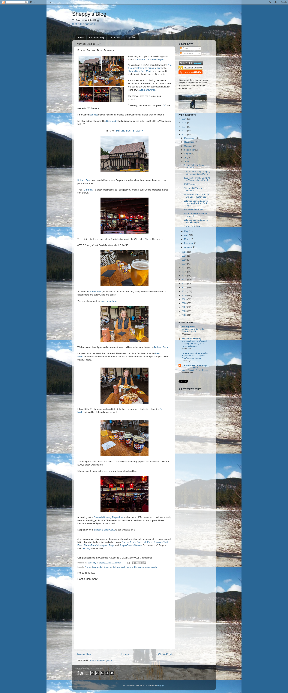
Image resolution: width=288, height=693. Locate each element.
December (189, 138)
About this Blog (96, 37)
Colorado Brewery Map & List (108, 517)
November (189, 142)
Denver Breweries (135, 567)
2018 (184, 264)
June (186, 162)
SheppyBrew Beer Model (140, 71)
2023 (184, 131)
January (188, 247)
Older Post (165, 654)
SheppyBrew (188, 326)
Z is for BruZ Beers (193, 226)
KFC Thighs (189, 184)
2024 (184, 127)
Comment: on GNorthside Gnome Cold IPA (193, 330)
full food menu (95, 291)
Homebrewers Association (195, 353)
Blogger (161, 685)
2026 (184, 119)
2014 (184, 279)
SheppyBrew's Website (130, 545)
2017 (184, 268)
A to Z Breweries (147, 90)
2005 (184, 315)
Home (81, 37)
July (186, 158)
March (187, 239)
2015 (184, 276)
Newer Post (84, 654)
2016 (184, 272)
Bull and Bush (84, 180)
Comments (187, 53)
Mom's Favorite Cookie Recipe (195, 370)
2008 (184, 303)
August (187, 154)
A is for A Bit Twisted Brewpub (149, 59)
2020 (184, 256)
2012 (184, 287)
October (188, 146)
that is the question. (84, 24)
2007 (184, 307)
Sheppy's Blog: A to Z (104, 530)
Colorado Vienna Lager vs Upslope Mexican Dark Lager (196, 203)
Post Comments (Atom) (101, 660)
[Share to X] (139, 562)
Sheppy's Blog (89, 14)
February (189, 243)
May (186, 231)
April (186, 235)
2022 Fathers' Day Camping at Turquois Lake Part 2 (197, 172)
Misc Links (131, 37)
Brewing (107, 567)
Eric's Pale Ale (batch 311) (196, 209)
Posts (185, 48)
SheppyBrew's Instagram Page (99, 545)
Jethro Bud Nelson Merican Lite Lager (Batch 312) (196, 195)
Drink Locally (151, 567)
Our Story (88, 190)
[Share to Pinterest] (144, 562)
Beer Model (111, 121)
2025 (184, 123)
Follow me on (188, 72)
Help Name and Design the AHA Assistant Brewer (193, 357)
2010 (184, 295)
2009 (184, 299)
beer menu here (108, 301)
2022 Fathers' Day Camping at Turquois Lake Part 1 (197, 179)
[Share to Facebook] (142, 562)
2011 (184, 291)
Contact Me (114, 37)
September (189, 150)
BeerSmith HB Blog (191, 338)
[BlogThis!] (136, 562)
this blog (86, 548)
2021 (184, 252)
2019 (184, 260)
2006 (184, 311)
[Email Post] (128, 563)
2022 (184, 134)
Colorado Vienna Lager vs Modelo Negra (196, 221)
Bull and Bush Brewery (129, 130)
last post (93, 115)
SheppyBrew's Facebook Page (137, 542)
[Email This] (133, 562)
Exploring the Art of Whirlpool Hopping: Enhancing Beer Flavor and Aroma (194, 343)
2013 (184, 283)
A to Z (87, 567)
